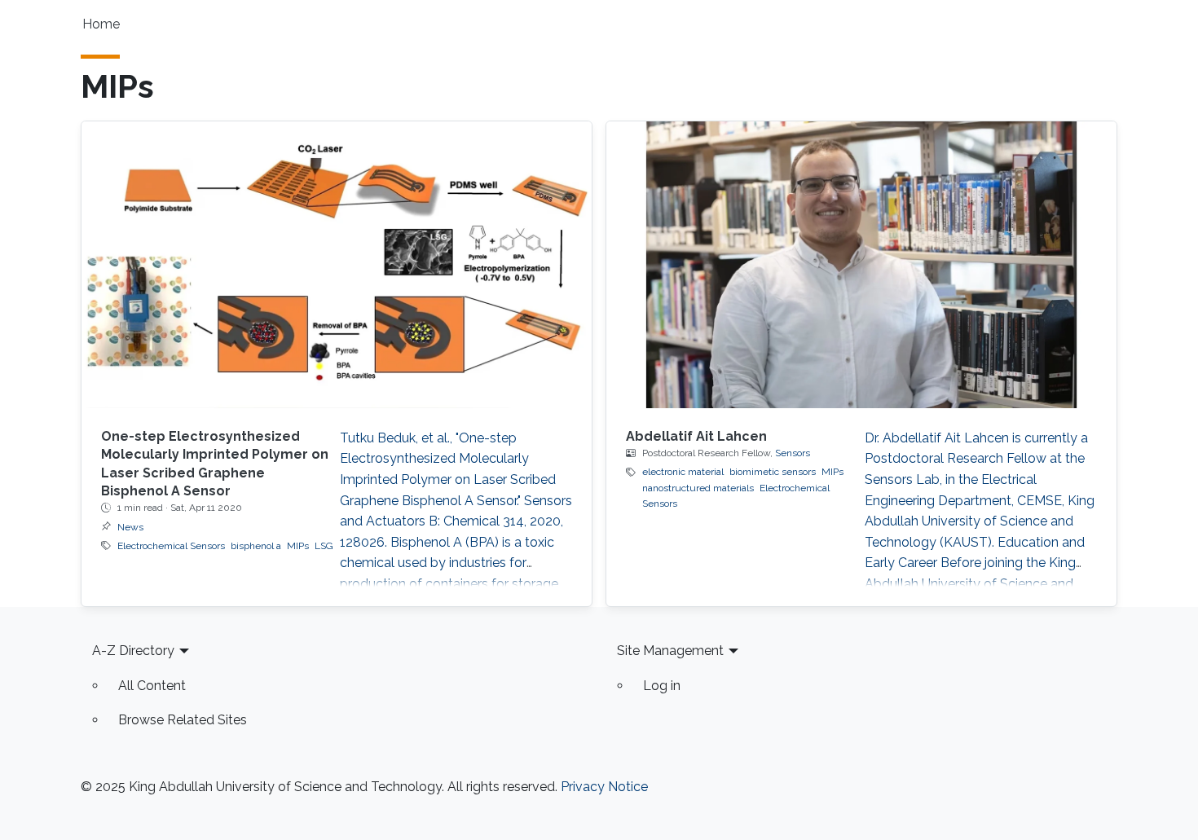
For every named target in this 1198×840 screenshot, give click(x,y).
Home (101, 24)
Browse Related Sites (182, 720)
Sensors (792, 453)
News (130, 527)
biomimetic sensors (772, 471)
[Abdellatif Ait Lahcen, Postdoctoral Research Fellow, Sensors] (861, 264)
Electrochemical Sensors (171, 546)
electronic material (683, 471)
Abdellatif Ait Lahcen (696, 436)
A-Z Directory (133, 650)
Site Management (670, 650)
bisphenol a (256, 546)
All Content (152, 685)
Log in (661, 685)
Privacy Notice (604, 786)
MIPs (298, 546)
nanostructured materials (698, 488)
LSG (324, 546)
